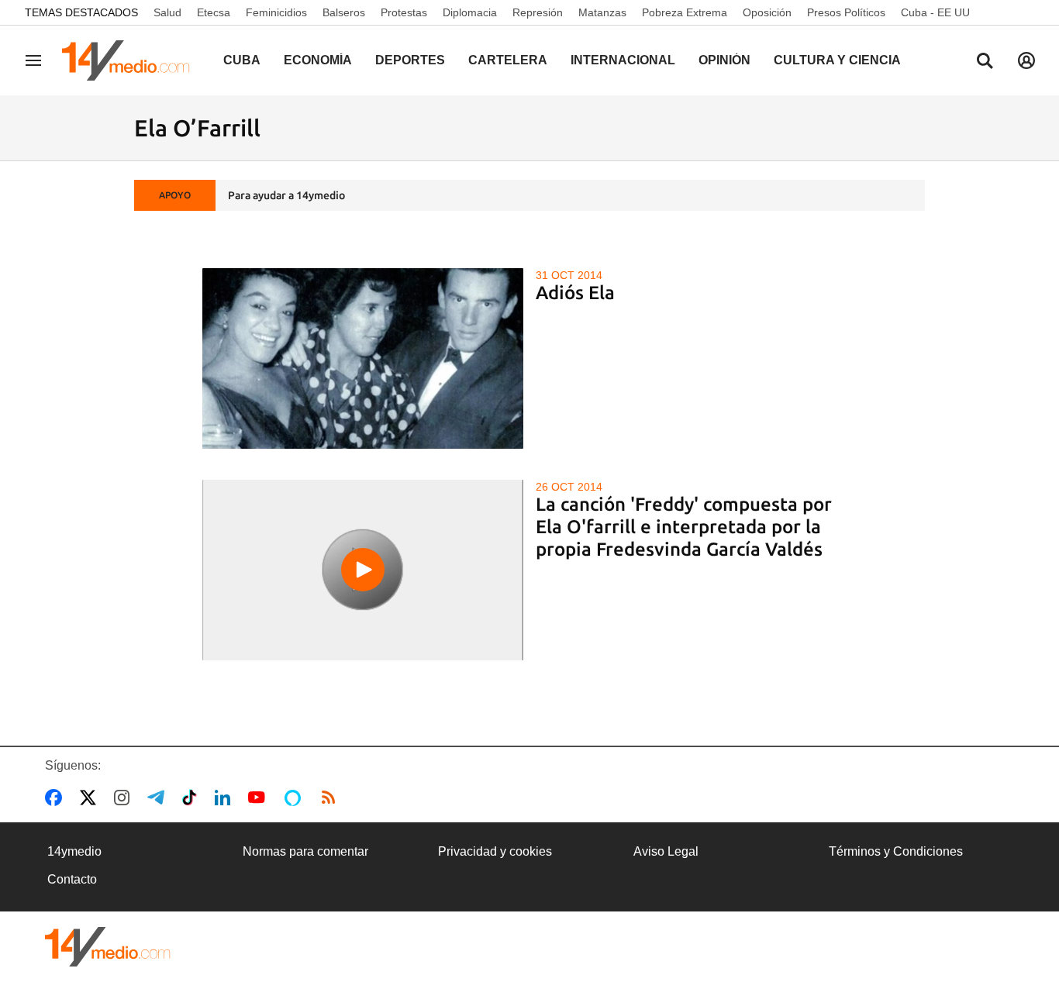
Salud (167, 12)
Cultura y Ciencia (837, 60)
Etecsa (213, 12)
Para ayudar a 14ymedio (286, 195)
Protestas (404, 12)
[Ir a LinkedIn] (225, 797)
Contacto (72, 879)
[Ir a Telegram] (159, 797)
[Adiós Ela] (363, 358)
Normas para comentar (305, 851)
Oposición (767, 12)
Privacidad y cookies (495, 851)
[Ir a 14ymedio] (131, 60)
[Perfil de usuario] (1026, 60)
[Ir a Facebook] (56, 797)
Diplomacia (470, 12)
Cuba (241, 60)
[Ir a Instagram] (125, 797)
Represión (537, 12)
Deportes (410, 60)
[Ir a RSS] (331, 797)
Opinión (724, 60)
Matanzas (602, 12)
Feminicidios (276, 12)
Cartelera (507, 60)
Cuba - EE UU (935, 12)
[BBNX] (108, 946)
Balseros (344, 12)
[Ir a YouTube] (259, 797)
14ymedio (74, 851)
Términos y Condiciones (896, 851)
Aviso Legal (666, 851)
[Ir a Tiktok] (192, 797)
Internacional (623, 60)
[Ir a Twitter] (91, 797)
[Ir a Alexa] (295, 797)
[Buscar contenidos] (984, 62)
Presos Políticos (846, 12)
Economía (318, 60)
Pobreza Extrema (684, 12)
